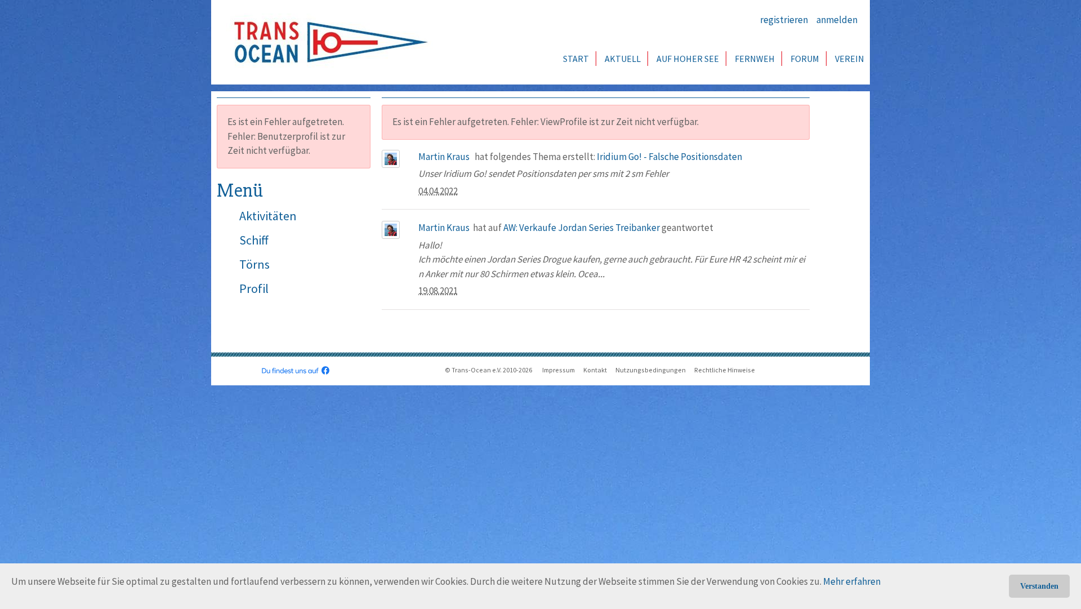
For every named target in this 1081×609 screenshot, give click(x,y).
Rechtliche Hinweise (724, 370)
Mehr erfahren (852, 581)
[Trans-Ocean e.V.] (327, 42)
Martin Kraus (444, 156)
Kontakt (595, 370)
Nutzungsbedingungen (650, 370)
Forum (804, 58)
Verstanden (1039, 586)
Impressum (558, 370)
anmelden (836, 20)
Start (576, 58)
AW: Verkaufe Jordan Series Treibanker (581, 227)
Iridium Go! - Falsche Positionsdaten (669, 156)
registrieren (784, 20)
